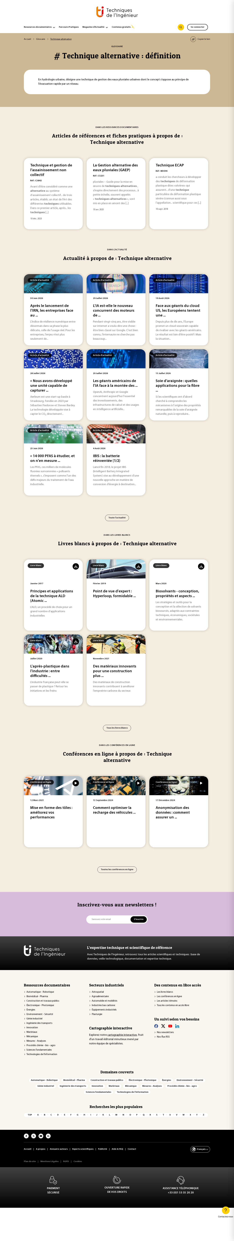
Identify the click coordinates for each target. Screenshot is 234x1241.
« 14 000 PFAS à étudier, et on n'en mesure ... (52, 458)
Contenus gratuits (121, 27)
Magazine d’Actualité (93, 27)
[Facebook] (156, 1026)
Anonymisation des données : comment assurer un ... (173, 812)
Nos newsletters (165, 1032)
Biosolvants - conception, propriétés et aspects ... (177, 593)
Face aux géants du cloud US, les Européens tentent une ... (178, 310)
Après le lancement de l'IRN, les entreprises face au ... (51, 310)
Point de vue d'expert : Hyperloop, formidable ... (114, 593)
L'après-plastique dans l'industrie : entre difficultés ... (49, 671)
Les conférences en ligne (169, 996)
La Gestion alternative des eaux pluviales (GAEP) (115, 168)
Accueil (27, 39)
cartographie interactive (122, 1035)
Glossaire (40, 39)
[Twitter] (163, 1026)
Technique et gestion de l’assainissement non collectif (51, 170)
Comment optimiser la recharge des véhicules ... (114, 810)
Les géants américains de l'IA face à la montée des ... (115, 383)
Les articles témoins (167, 1001)
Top (30, 1115)
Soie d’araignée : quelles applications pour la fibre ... (177, 386)
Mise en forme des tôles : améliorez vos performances (51, 812)
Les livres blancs (165, 992)
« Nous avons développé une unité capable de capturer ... (51, 386)
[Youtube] (170, 1026)
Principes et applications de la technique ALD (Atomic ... (51, 596)
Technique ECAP (170, 165)
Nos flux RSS (163, 1037)
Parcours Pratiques (69, 27)
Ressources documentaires (38, 27)
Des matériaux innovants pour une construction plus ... (114, 671)
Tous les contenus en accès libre (173, 1005)
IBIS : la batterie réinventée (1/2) (106, 458)
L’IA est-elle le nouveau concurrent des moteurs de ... (113, 310)
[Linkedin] (177, 1026)
